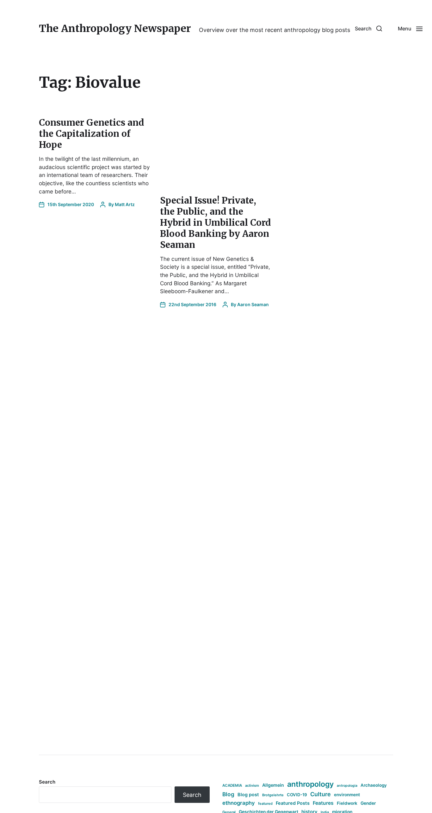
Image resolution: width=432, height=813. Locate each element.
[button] (368, 28)
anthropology (310, 784)
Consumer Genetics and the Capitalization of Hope (91, 133)
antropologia (347, 786)
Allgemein (273, 785)
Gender (368, 803)
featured (265, 803)
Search (47, 782)
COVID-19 (297, 794)
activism (252, 785)
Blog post (248, 794)
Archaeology (374, 785)
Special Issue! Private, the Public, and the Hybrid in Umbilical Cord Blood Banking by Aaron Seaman (215, 222)
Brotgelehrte (273, 795)
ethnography (238, 803)
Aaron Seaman (253, 304)
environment (347, 794)
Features (323, 803)
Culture (320, 794)
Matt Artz (125, 204)
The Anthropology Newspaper (115, 28)
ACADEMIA (232, 785)
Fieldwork (347, 803)
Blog (228, 794)
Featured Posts (293, 803)
